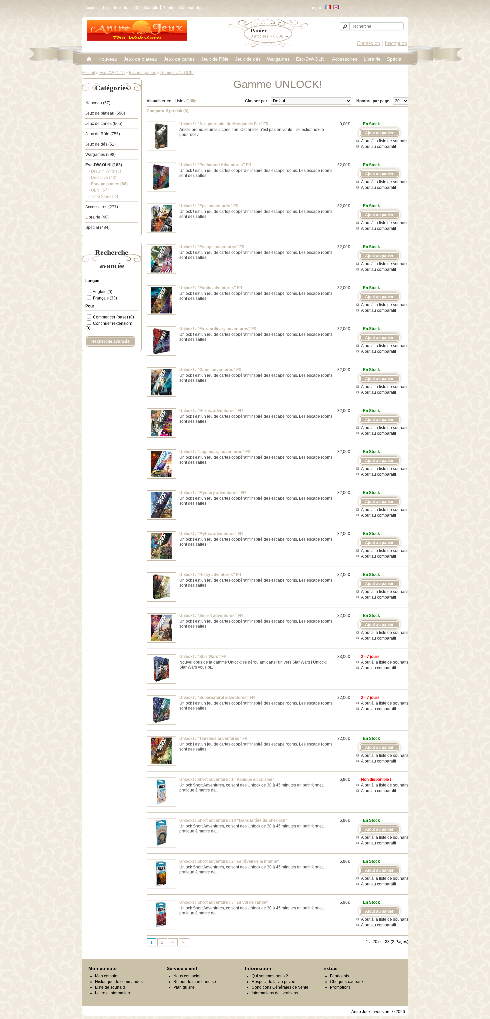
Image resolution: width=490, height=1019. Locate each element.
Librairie (372, 59)
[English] (336, 7)
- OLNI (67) (99, 190)
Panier (169, 7)
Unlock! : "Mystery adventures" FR (212, 492)
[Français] (328, 7)
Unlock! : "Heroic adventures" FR (211, 410)
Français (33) (105, 298)
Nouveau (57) (97, 103)
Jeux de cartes (179, 59)
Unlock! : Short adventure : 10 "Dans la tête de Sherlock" (233, 820)
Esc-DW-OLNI (311, 59)
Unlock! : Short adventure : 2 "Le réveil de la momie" (229, 861)
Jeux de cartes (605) (103, 123)
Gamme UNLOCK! (177, 72)
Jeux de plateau (140, 59)
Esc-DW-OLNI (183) (103, 165)
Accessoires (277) (101, 207)
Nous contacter (187, 976)
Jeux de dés (248, 59)
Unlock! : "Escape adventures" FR (212, 247)
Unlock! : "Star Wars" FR (203, 656)
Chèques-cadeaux (347, 981)
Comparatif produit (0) (167, 111)
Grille (191, 101)
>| (184, 942)
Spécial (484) (97, 227)
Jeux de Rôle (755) (102, 134)
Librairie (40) (97, 217)
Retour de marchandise (194, 981)
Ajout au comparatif (378, 146)
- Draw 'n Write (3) (105, 171)
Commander (190, 7)
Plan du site (184, 987)
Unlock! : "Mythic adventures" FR (211, 533)
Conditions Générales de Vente (280, 987)
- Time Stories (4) (104, 196)
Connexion (368, 43)
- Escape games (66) (108, 184)
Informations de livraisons (275, 993)
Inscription (396, 43)
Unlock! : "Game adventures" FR (210, 369)
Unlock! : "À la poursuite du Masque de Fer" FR (224, 124)
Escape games (142, 72)
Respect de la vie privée (273, 981)
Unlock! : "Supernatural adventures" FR (217, 697)
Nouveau (107, 59)
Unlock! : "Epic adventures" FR (209, 206)
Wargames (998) (100, 154)
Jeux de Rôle (215, 59)
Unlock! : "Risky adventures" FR (210, 574)
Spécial (394, 59)
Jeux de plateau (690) (105, 113)
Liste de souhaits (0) (121, 7)
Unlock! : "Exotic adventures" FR (210, 287)
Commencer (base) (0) (113, 317)
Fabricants (339, 976)
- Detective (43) (102, 177)
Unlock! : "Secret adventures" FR (211, 615)
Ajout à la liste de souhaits (384, 141)
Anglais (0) (102, 291)
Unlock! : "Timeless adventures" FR (213, 738)
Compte (151, 7)
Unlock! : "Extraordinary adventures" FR (218, 328)
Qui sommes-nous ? (270, 976)
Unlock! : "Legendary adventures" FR (215, 451)
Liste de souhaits (110, 987)
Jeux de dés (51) (100, 144)
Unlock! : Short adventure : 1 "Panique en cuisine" (226, 779)
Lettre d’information (112, 993)
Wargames (278, 59)
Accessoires (344, 59)
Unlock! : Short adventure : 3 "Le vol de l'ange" (223, 902)
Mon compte (106, 976)
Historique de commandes (119, 981)
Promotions (340, 987)
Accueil (92, 7)
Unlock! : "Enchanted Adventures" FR (215, 165)
